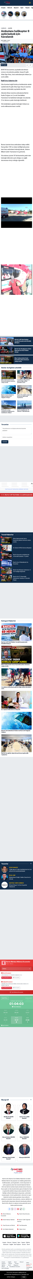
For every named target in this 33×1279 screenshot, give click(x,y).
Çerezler (18, 1277)
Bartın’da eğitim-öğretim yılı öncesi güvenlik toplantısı (24, 396)
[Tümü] (31, 863)
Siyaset (16, 7)
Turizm (24, 1244)
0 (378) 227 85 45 (7, 987)
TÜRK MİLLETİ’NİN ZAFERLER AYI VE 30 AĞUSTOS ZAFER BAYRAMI (20, 870)
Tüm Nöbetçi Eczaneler (17, 992)
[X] (12, 1209)
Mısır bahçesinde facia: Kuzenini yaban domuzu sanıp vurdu (8, 381)
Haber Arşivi (22, 1229)
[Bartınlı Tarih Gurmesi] (4, 885)
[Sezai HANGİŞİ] (4, 869)
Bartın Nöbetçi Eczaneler (6, 1214)
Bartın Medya (5, 1268)
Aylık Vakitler (5, 1025)
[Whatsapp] (23, 1209)
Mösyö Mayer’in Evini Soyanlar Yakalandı (18, 885)
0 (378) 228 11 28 (7, 977)
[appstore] (9, 1236)
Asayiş (3, 7)
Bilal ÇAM (12, 875)
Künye (3, 1266)
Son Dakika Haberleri (8, 1229)
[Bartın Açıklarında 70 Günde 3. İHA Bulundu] (24, 404)
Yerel (28, 1244)
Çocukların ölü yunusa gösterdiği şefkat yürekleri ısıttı (23, 381)
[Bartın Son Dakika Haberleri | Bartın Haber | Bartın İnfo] (7, 3)
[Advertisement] (16, 126)
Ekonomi (5, 1244)
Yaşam (27, 7)
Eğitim (28, 1242)
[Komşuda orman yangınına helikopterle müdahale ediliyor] (8, 404)
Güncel (9, 7)
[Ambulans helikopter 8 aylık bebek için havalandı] (16, 53)
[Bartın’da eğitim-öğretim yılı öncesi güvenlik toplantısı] (24, 389)
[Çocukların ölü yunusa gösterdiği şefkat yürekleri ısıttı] (24, 374)
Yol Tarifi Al (16, 977)
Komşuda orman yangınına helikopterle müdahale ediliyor (7, 411)
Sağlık (11, 1244)
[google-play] (24, 1236)
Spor (21, 7)
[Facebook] (9, 1209)
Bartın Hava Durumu (24, 1214)
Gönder (4, 441)
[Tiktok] (21, 1209)
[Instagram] (15, 1209)
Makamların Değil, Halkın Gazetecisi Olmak (20, 878)
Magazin (16, 1265)
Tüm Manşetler (23, 1225)
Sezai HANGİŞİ (13, 867)
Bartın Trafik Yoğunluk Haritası (23, 1220)
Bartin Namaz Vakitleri (9, 1219)
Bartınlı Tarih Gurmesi (16, 883)
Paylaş (4, 64)
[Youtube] (18, 1209)
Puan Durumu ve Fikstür (9, 1225)
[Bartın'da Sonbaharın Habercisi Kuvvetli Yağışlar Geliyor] (8, 389)
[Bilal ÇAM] (4, 877)
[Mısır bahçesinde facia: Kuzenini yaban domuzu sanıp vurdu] (8, 374)
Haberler (3, 28)
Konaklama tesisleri (14, 1266)
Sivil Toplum (17, 1244)
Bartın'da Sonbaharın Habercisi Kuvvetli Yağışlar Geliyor (7, 396)
